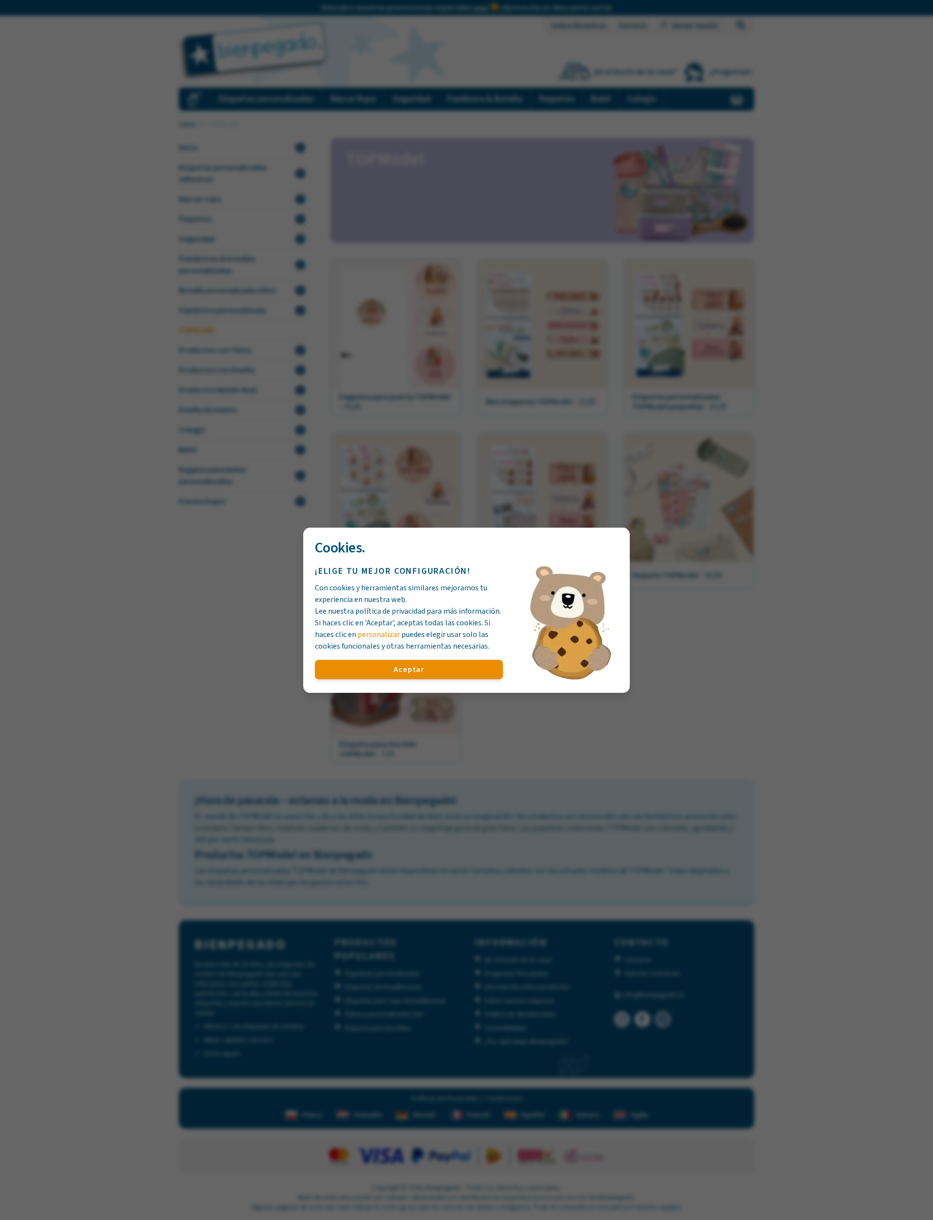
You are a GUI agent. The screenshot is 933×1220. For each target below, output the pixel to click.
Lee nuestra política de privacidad (370, 611)
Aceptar (409, 669)
